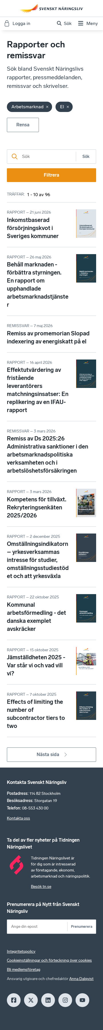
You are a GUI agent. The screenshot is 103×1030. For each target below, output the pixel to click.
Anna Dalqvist (81, 978)
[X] (31, 1000)
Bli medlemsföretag (23, 969)
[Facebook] (14, 1000)
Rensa (22, 124)
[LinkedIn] (48, 1000)
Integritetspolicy (21, 951)
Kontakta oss (18, 818)
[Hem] (51, 8)
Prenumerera (81, 926)
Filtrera (51, 175)
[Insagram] (65, 1000)
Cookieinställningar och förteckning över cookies (49, 960)
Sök (86, 156)
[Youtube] (82, 1000)
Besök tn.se (41, 886)
